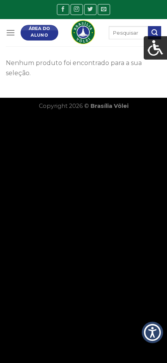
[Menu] (10, 32)
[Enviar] (154, 32)
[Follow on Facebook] (63, 9)
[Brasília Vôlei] (83, 32)
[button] (152, 332)
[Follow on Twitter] (90, 9)
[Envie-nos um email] (103, 9)
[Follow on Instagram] (76, 9)
